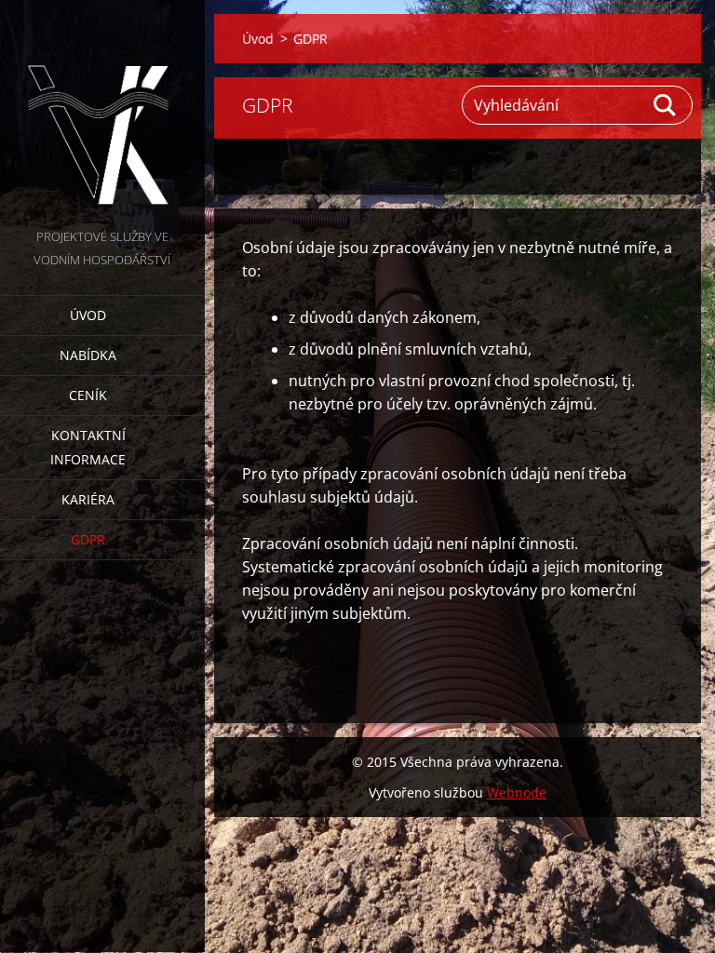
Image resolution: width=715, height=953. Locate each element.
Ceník (88, 395)
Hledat (666, 105)
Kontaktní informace (88, 447)
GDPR (88, 539)
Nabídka (88, 355)
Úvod (88, 315)
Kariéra (88, 499)
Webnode (516, 792)
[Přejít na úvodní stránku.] (102, 112)
